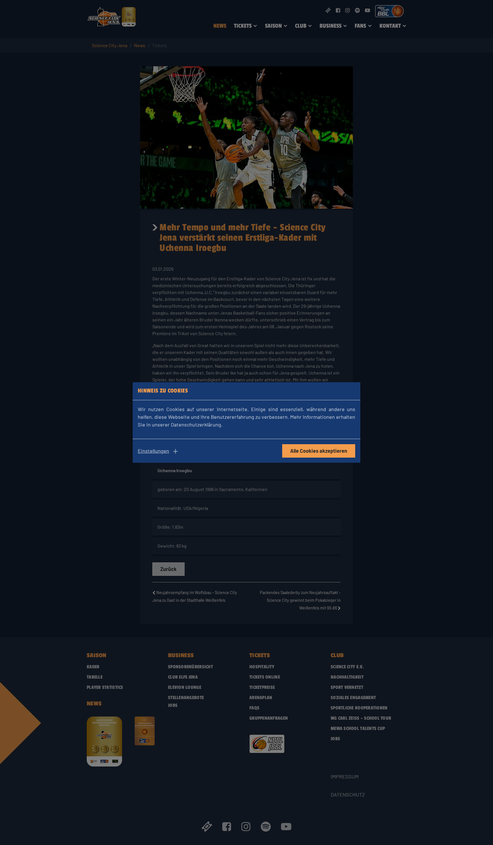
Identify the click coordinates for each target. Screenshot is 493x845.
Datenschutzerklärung (196, 424)
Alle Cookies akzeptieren (318, 451)
